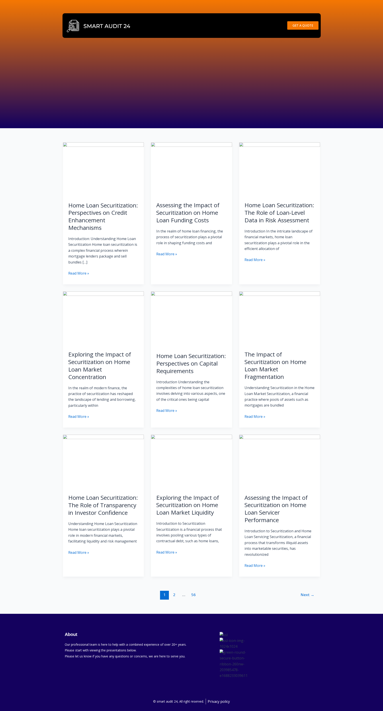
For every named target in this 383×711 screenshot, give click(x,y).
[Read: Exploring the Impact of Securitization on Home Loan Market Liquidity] (191, 461)
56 (193, 594)
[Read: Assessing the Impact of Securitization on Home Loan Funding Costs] (191, 169)
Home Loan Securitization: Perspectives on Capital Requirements (191, 363)
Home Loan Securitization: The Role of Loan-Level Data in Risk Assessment (279, 212)
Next (307, 594)
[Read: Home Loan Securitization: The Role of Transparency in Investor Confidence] (103, 461)
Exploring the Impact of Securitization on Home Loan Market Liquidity (187, 505)
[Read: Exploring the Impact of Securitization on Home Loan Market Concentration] (103, 318)
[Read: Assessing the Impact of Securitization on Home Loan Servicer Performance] (279, 461)
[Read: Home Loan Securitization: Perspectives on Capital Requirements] (191, 318)
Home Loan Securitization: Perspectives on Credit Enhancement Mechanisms (103, 216)
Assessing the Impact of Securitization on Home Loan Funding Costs (187, 212)
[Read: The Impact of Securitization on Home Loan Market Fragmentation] (279, 318)
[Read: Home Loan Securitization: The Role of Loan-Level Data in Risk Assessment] (279, 169)
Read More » (78, 273)
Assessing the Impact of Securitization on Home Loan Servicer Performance (276, 509)
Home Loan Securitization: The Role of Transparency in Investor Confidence (103, 505)
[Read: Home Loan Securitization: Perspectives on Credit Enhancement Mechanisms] (103, 169)
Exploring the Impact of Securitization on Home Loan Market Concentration (99, 365)
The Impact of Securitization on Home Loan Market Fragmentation (275, 365)
